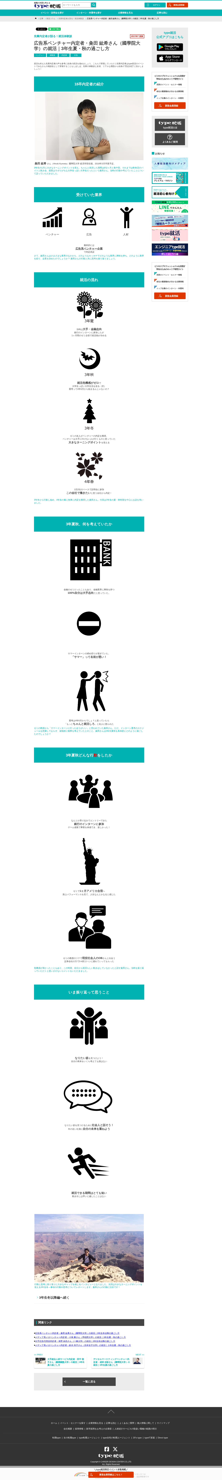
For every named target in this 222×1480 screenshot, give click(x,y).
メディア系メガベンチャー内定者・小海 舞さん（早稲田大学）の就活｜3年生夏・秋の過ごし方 (80, 1337)
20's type (137, 1437)
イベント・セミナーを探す (72, 1423)
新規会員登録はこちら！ (111, 1474)
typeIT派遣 (150, 1437)
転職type (56, 1437)
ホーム (54, 1423)
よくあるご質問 (126, 1423)
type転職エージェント (89, 1437)
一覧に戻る (89, 1381)
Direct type (163, 1437)
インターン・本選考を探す (89, 12)
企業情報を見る (125, 12)
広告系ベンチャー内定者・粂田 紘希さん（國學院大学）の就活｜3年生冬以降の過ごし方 (77, 1333)
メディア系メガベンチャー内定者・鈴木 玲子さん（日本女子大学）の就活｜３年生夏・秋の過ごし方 (83, 1345)
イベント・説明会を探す (52, 12)
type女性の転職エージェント (116, 1437)
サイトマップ (163, 1423)
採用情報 (79, 1429)
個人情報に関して (145, 1423)
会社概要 (68, 1429)
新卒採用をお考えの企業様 (99, 1429)
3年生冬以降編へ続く (54, 1297)
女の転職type (70, 1437)
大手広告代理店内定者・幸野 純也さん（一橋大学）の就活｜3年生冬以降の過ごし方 (75, 1341)
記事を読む (162, 12)
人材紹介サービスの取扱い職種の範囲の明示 (135, 1429)
